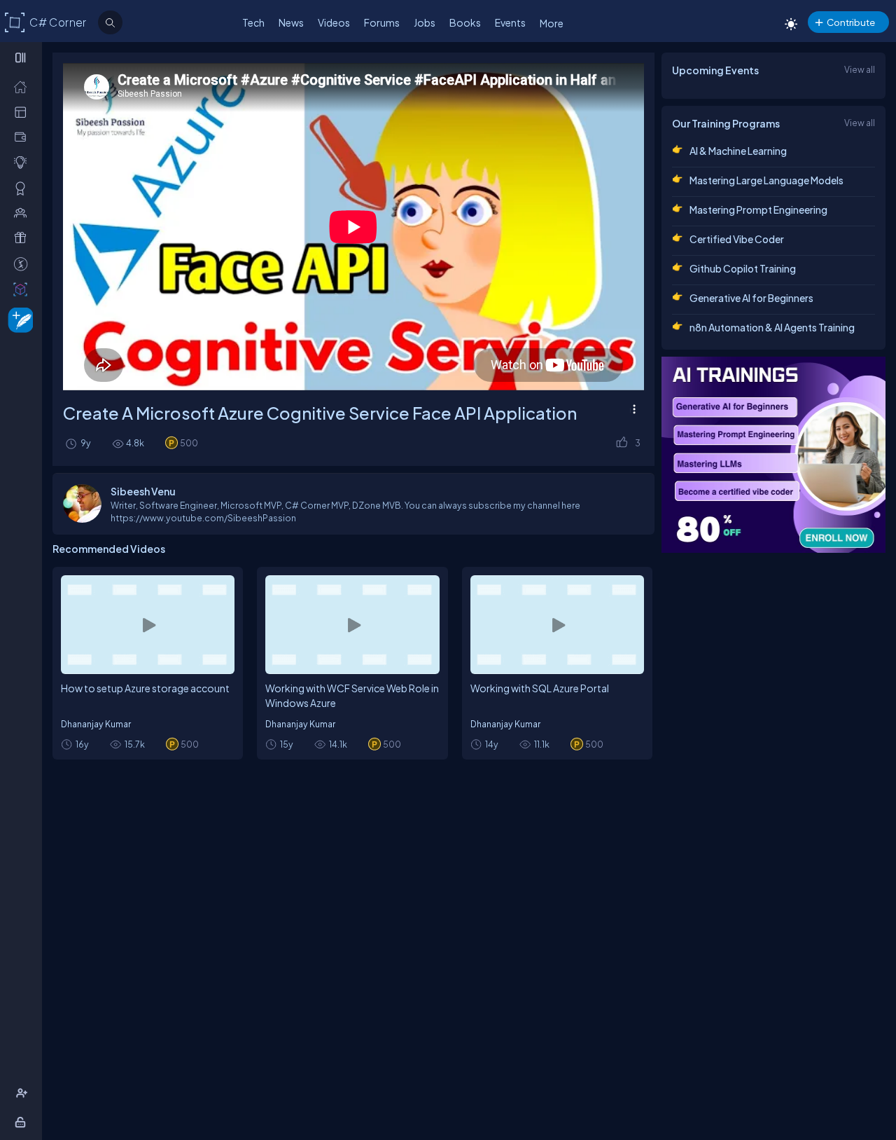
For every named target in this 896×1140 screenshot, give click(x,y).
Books (465, 22)
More (552, 23)
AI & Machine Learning (738, 150)
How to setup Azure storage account (145, 688)
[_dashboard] (23, 111)
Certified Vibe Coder (737, 239)
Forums (382, 22)
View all (859, 69)
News (291, 22)
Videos (334, 22)
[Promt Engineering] (774, 455)
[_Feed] (23, 86)
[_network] (23, 212)
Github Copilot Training (743, 268)
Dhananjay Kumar (96, 723)
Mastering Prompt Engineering (758, 209)
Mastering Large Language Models (767, 180)
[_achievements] (23, 187)
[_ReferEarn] (23, 237)
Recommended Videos (108, 548)
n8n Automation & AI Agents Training (772, 327)
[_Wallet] (23, 137)
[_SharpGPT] (23, 288)
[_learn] (23, 162)
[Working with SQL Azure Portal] (557, 624)
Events (510, 22)
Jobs (424, 22)
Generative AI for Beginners (751, 297)
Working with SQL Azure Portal (539, 688)
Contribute (851, 22)
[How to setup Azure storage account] (147, 624)
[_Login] (23, 1121)
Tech (253, 22)
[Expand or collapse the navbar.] (22, 57)
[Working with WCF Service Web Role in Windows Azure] (352, 624)
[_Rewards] (23, 263)
